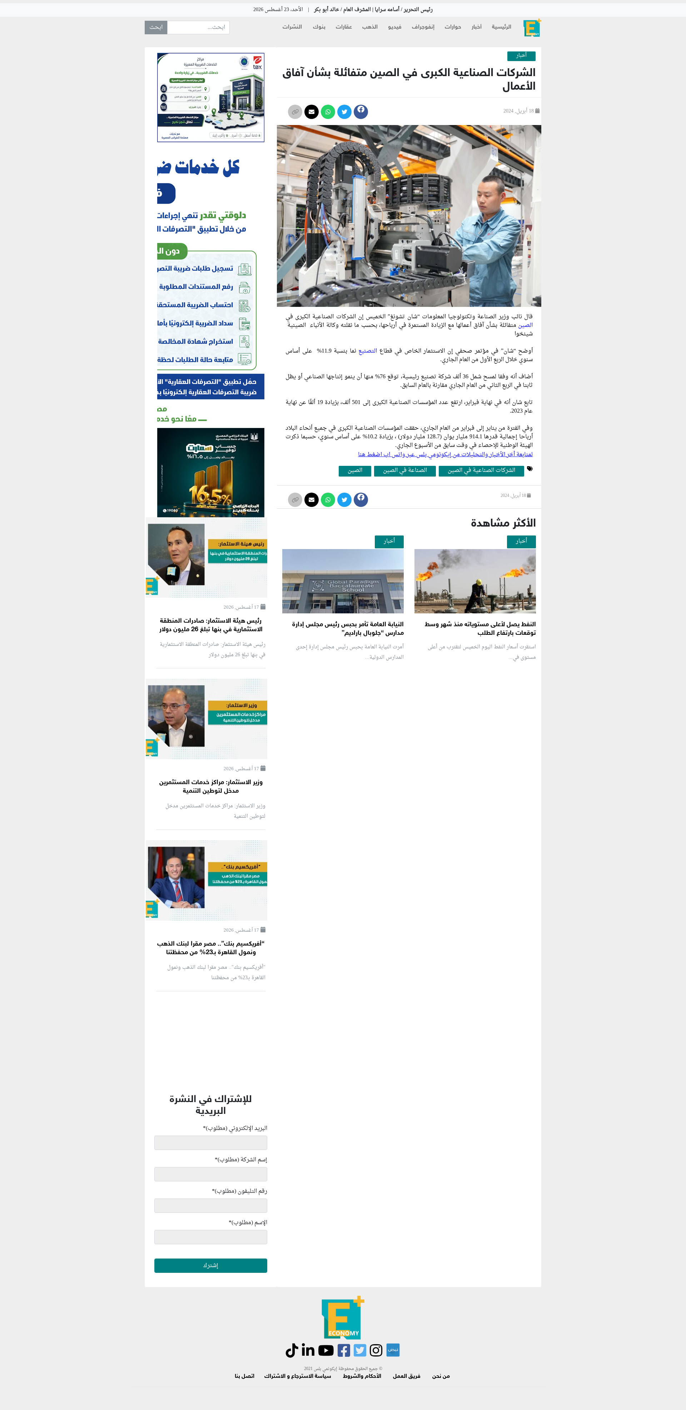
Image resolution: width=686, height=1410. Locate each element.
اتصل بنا (244, 1376)
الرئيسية (501, 27)
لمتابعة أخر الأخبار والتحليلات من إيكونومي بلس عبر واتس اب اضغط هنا (445, 454)
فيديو (395, 27)
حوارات (453, 27)
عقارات (344, 27)
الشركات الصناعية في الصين (481, 471)
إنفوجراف (423, 27)
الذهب (370, 27)
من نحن (441, 1376)
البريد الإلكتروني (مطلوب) (235, 1128)
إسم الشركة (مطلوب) (241, 1160)
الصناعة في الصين (405, 471)
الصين (525, 325)
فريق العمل (407, 1376)
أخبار (477, 27)
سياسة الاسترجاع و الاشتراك (297, 1376)
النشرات (292, 27)
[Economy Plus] (532, 28)
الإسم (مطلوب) (248, 1223)
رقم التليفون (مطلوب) (239, 1191)
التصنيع (368, 351)
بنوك (319, 27)
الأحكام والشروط (362, 1376)
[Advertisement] (407, 752)
